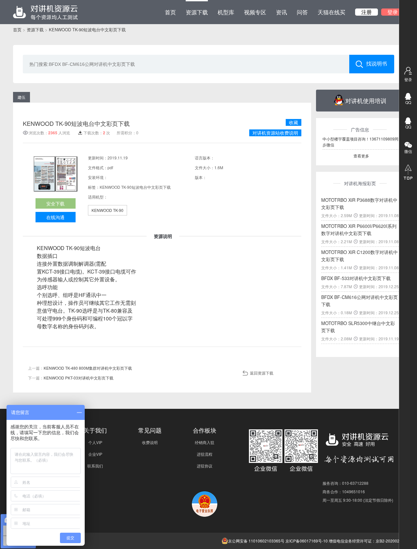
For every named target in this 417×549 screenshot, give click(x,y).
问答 (302, 12)
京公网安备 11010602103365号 (256, 540)
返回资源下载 (261, 373)
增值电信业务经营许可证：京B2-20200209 (366, 540)
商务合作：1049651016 (344, 491)
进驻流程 (204, 454)
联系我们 (95, 465)
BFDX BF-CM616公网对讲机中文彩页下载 (359, 300)
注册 (366, 12)
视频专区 (255, 12)
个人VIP (95, 442)
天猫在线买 (331, 12)
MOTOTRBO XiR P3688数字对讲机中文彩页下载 (359, 203)
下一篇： (70, 377)
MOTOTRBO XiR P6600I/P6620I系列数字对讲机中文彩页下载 (358, 229)
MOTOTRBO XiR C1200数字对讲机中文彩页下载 (359, 255)
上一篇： (80, 368)
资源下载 (197, 12)
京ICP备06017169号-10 (306, 540)
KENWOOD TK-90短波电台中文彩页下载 (87, 29)
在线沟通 (55, 217)
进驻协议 (204, 465)
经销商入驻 (204, 442)
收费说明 (150, 442)
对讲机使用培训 (365, 100)
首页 (170, 12)
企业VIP (95, 454)
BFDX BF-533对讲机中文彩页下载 (356, 278)
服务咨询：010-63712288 (345, 483)
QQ (408, 102)
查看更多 (361, 155)
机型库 (226, 12)
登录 (392, 12)
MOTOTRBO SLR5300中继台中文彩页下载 (358, 327)
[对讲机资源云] (45, 12)
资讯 (281, 12)
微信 (408, 151)
